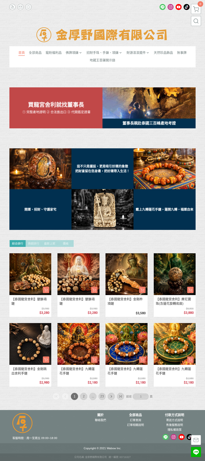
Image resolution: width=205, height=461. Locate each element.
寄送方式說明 (174, 420)
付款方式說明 (174, 415)
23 (102, 396)
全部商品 (135, 415)
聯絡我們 (100, 420)
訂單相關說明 (135, 424)
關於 (100, 415)
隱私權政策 (175, 429)
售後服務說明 (174, 424)
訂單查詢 (135, 420)
